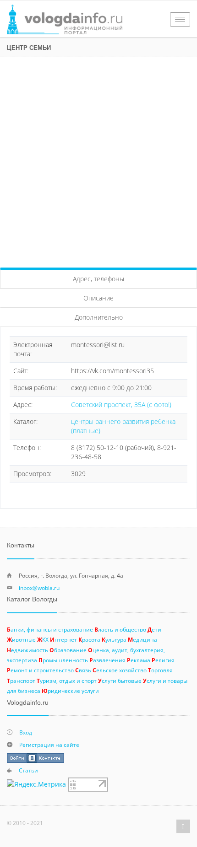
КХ (43, 639)
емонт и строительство (40, 670)
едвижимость (27, 650)
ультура (114, 639)
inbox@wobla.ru (39, 587)
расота (89, 639)
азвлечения (107, 660)
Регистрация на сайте (49, 744)
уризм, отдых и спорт (67, 680)
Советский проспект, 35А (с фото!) (121, 404)
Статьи (28, 770)
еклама (138, 660)
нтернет (63, 639)
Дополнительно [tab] (99, 317)
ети (154, 629)
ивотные (21, 639)
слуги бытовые (120, 680)
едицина (142, 639)
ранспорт (21, 680)
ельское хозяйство (120, 670)
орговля (160, 670)
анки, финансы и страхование (50, 629)
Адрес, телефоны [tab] (98, 278)
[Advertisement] (98, 160)
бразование (68, 650)
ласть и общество (120, 629)
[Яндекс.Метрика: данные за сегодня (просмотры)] (36, 784)
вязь (83, 670)
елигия (163, 660)
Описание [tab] (98, 298)
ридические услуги (70, 690)
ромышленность (63, 660)
